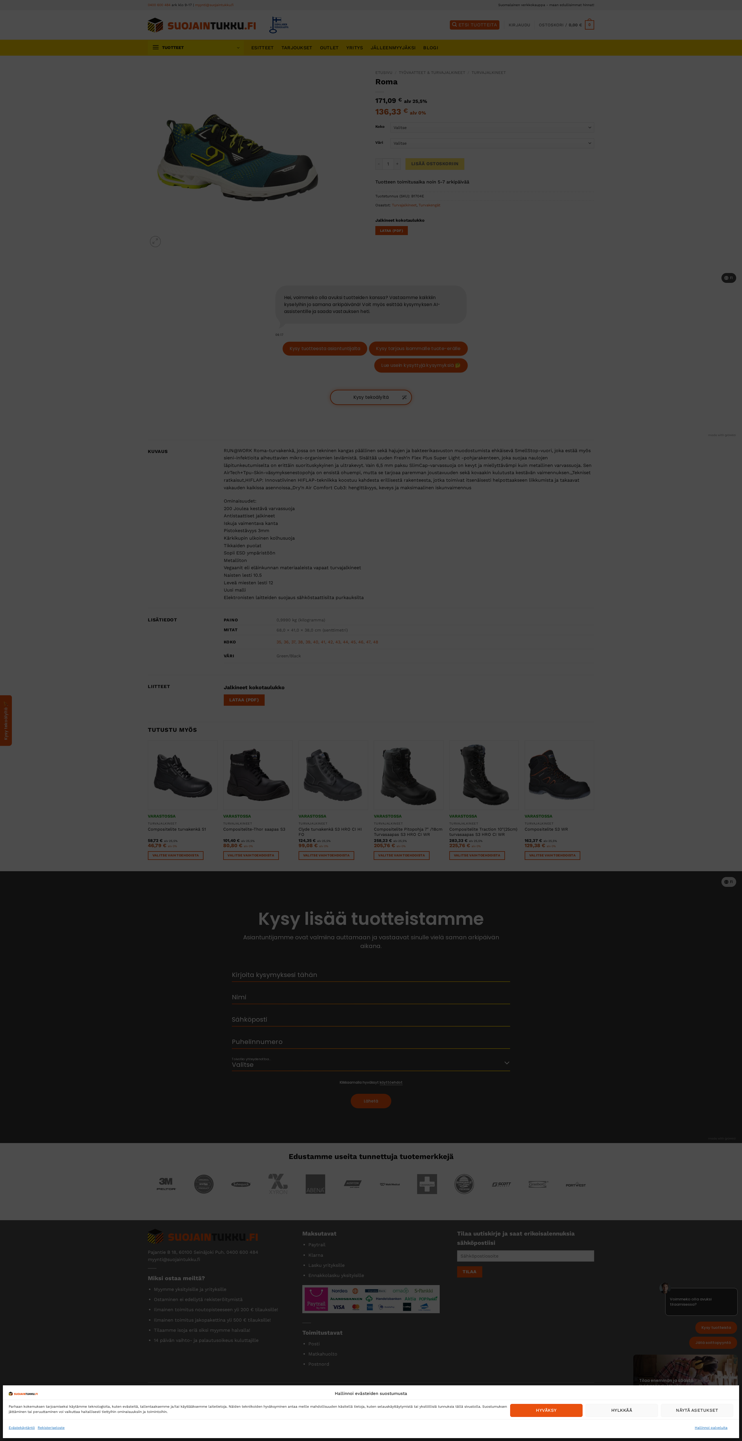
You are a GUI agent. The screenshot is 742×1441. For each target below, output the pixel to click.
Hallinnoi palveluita (711, 1428)
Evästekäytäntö (22, 1428)
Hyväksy (546, 1410)
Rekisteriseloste (51, 1428)
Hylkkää (621, 1410)
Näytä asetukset (697, 1410)
